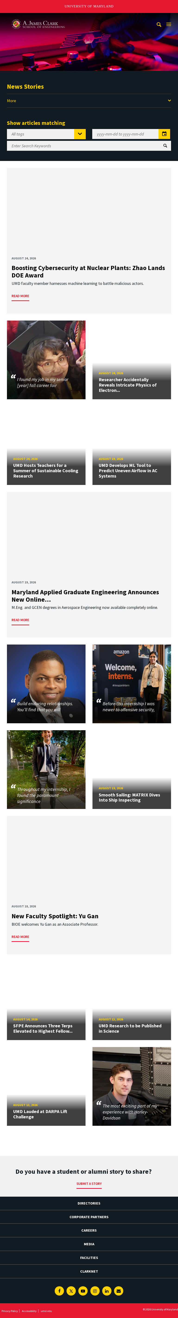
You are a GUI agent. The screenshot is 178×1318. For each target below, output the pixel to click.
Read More (20, 296)
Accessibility (29, 1311)
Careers (89, 1230)
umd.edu (46, 1311)
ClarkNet (89, 1271)
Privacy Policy (10, 1311)
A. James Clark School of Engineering (38, 17)
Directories (89, 1203)
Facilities (89, 1257)
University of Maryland (89, 6)
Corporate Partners (89, 1216)
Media (89, 1244)
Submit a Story (89, 1183)
